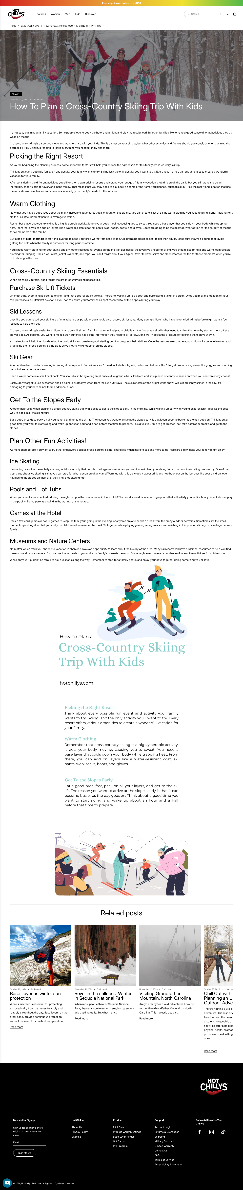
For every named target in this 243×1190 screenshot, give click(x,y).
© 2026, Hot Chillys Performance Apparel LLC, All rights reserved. (44, 1183)
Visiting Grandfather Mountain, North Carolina (165, 996)
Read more (16, 1027)
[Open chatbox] (7, 1183)
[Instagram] (213, 1131)
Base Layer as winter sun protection (35, 996)
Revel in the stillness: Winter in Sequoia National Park (103, 996)
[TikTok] (225, 1131)
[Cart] (234, 14)
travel (16, 94)
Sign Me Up (24, 1152)
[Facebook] (201, 1131)
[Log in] (227, 14)
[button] (13, 989)
